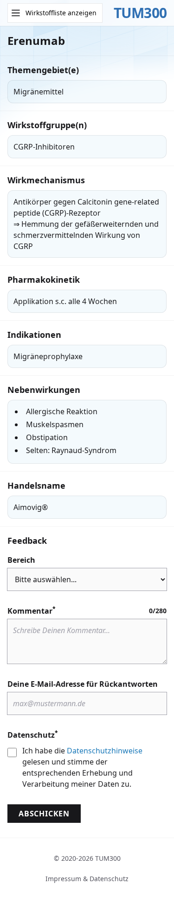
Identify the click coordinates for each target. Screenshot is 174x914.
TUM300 (140, 13)
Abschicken (44, 813)
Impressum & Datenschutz (87, 878)
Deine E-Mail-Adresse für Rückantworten (82, 684)
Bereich (21, 560)
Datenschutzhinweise (104, 751)
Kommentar (31, 610)
